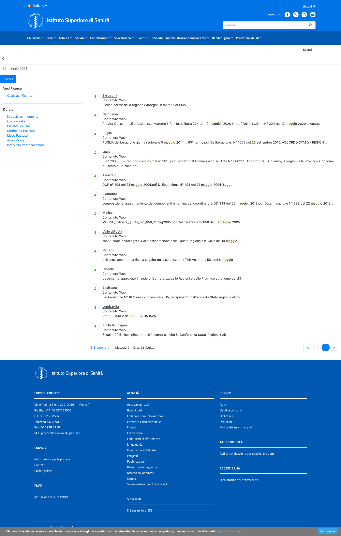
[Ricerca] (310, 25)
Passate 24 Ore (18, 126)
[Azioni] (29, 5)
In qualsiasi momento (23, 116)
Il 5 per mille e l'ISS (140, 510)
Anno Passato (17, 140)
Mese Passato (17, 135)
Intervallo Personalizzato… (27, 145)
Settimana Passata (21, 131)
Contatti (39, 465)
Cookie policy (43, 470)
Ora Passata (16, 121)
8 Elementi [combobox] (99, 347)
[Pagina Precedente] (307, 347)
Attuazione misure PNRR (51, 497)
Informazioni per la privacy (52, 459)
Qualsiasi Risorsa (19, 96)
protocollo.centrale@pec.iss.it (61, 433)
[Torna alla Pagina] (3, 58)
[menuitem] (35, 38)
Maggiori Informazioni (230, 531)
